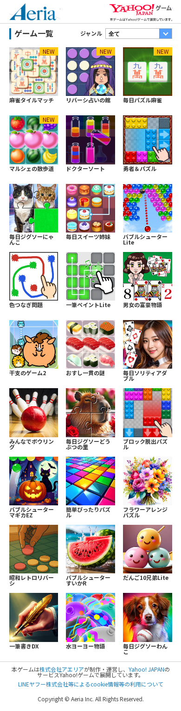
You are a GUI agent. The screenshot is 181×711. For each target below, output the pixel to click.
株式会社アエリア (61, 669)
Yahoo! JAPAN (146, 669)
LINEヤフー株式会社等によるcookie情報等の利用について (90, 684)
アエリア (34, 14)
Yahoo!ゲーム (141, 13)
